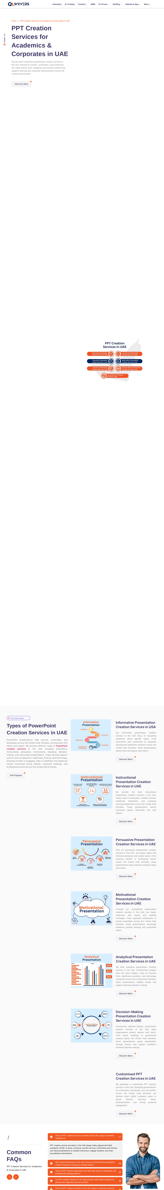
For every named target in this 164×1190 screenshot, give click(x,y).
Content (81, 4)
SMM (93, 4)
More (146, 4)
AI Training (70, 4)
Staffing (116, 4)
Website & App (132, 4)
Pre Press (103, 4)
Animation (56, 4)
